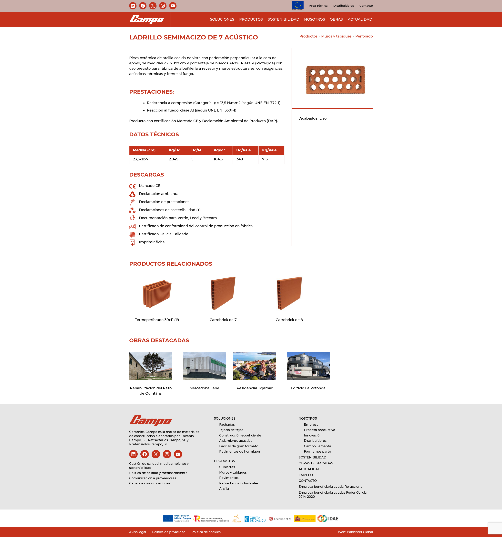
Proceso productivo (319, 430)
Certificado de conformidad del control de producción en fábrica (196, 226)
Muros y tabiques (336, 36)
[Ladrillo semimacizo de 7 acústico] (157, 293)
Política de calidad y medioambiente (158, 473)
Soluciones (222, 19)
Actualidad (360, 19)
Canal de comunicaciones (149, 483)
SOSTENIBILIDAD (312, 457)
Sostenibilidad (283, 19)
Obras (336, 19)
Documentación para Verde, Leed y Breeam (178, 218)
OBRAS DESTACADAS (316, 463)
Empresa (311, 424)
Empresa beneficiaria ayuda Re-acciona (330, 487)
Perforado (364, 36)
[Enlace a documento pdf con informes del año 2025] (251, 518)
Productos (251, 19)
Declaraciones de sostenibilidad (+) (170, 210)
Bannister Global (359, 532)
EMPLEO (306, 475)
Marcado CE (149, 186)
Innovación (313, 435)
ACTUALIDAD (309, 469)
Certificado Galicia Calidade (163, 234)
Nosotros (314, 19)
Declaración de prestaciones (164, 202)
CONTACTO (308, 481)
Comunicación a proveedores (152, 478)
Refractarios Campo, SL (167, 440)
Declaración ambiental (159, 194)
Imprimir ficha (152, 242)
